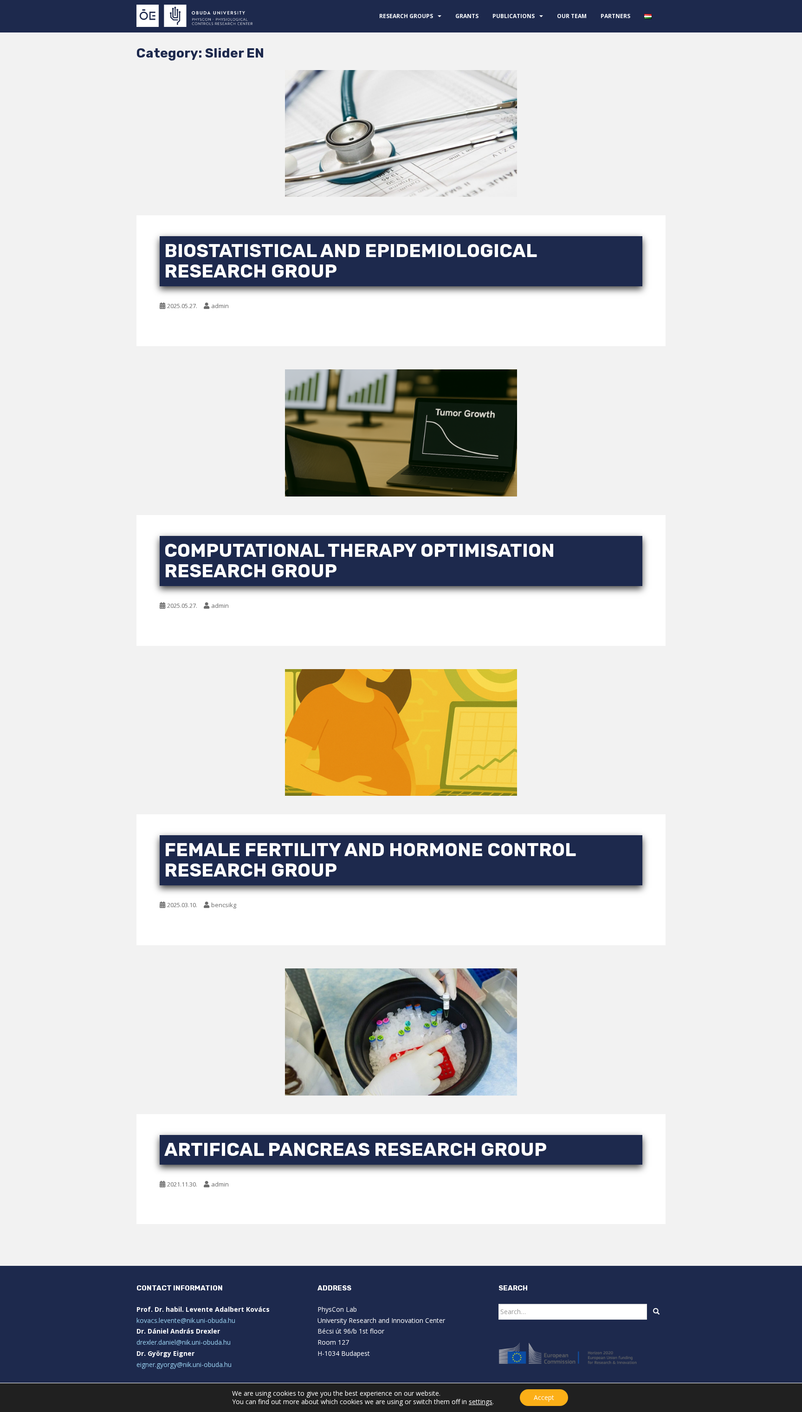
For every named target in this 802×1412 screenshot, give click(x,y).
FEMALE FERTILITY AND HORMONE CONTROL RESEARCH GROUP (370, 860)
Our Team (572, 16)
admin (220, 306)
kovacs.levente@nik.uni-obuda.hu (185, 1320)
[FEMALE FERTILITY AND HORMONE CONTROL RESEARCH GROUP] (401, 732)
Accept (544, 1397)
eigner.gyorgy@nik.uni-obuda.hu (184, 1364)
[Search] (656, 1312)
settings (480, 1402)
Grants (467, 16)
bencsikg (223, 905)
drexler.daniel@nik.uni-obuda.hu (183, 1342)
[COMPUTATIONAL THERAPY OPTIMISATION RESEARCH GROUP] (401, 432)
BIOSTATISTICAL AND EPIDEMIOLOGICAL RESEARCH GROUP (350, 261)
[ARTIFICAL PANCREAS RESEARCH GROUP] (401, 1031)
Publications (513, 16)
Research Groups (406, 16)
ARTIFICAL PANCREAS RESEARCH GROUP (355, 1150)
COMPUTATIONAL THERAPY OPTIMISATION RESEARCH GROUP (359, 561)
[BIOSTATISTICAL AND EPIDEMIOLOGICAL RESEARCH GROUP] (401, 133)
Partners (615, 16)
